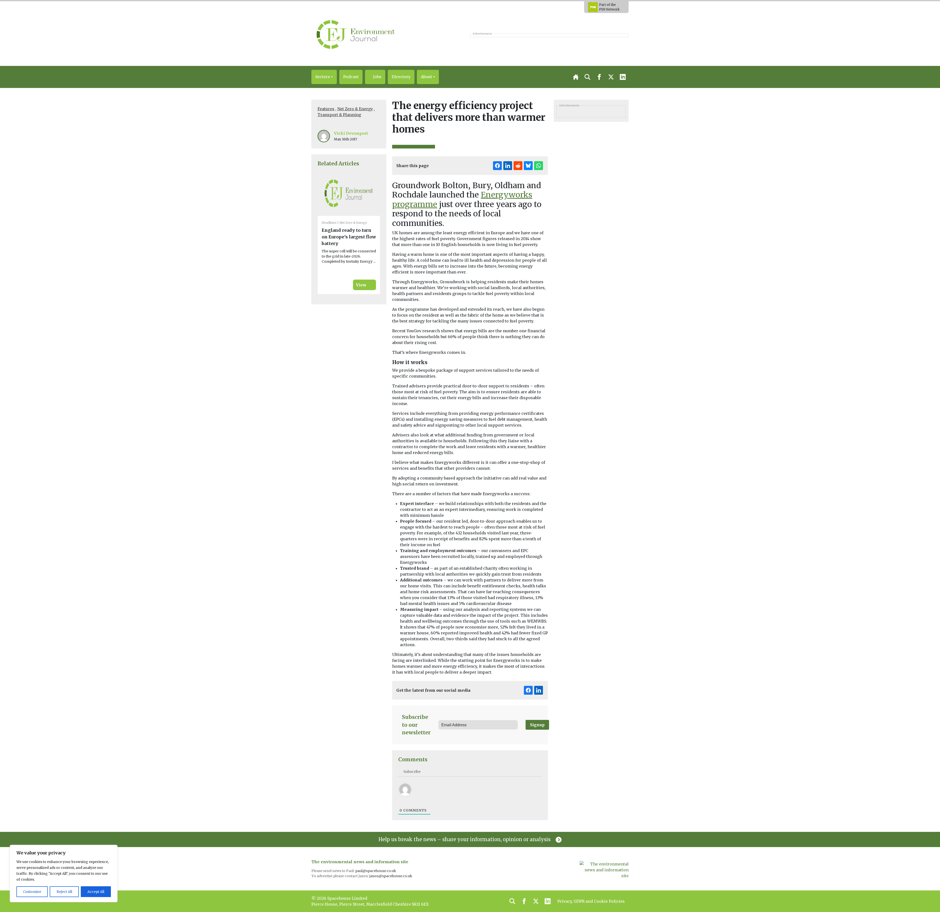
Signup (537, 724)
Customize (32, 891)
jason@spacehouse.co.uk (391, 876)
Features (325, 108)
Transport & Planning (339, 114)
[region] (64, 873)
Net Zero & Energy (355, 108)
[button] (324, 77)
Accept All (95, 891)
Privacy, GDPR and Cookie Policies (591, 901)
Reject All (64, 891)
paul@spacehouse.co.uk (376, 871)
